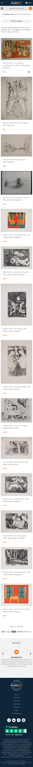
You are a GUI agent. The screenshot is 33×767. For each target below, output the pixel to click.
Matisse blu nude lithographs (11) (16, 755)
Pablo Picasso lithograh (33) (23, 741)
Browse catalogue (16, 8)
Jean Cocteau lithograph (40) (7, 744)
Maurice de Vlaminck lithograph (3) (10, 751)
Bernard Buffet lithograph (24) (23, 746)
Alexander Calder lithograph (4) (10, 754)
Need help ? (16, 698)
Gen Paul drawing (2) (27, 744)
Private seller (16, 701)
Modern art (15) (18, 744)
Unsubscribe (16, 707)
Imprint (16, 710)
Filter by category (16, 21)
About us (16, 694)
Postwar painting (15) (11, 739)
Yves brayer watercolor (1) (9, 749)
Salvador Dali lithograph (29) (23, 739)
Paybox (13, 764)
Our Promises (16, 704)
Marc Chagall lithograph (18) (22, 749)
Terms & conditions (17, 713)
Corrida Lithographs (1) (27, 757)
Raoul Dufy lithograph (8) (24, 751)
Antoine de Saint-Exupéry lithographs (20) (22, 752)
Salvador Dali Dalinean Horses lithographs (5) (11, 757)
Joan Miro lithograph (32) (26, 742)
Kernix (21, 764)
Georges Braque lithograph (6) (10, 741)
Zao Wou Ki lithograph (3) (7, 752)
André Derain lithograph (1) (24, 754)
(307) (5, 739)
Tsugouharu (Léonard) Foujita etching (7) (10, 742)
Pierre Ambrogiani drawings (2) (10, 747)
